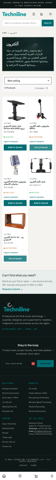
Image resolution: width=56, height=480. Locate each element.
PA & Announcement (10, 393)
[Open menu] (50, 14)
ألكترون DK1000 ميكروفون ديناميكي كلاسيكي (15, 183)
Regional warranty (12, 2)
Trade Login (7, 437)
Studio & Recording (37, 406)
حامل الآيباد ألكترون (38, 182)
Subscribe (45, 363)
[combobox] (28, 23)
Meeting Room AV (9, 406)
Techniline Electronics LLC (28, 459)
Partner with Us (8, 442)
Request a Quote (11, 289)
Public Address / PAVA (38, 393)
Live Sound (6, 402)
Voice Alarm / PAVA (10, 397)
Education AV (7, 411)
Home (4, 33)
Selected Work (8, 428)
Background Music (10, 388)
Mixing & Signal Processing (40, 402)
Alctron (7, 123)
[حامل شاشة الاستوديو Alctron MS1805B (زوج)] (15, 109)
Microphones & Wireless (39, 397)
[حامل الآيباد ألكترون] (41, 165)
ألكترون (13, 33)
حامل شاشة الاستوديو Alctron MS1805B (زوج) (14, 127)
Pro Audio (33, 388)
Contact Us (6, 446)
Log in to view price (11, 141)
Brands (5, 433)
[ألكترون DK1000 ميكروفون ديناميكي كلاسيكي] (15, 165)
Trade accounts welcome (29, 5)
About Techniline (9, 424)
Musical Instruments (37, 411)
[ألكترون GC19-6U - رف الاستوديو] (15, 220)
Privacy (24, 465)
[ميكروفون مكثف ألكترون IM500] (41, 109)
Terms (33, 465)
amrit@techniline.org (42, 431)
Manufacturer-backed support (38, 2)
